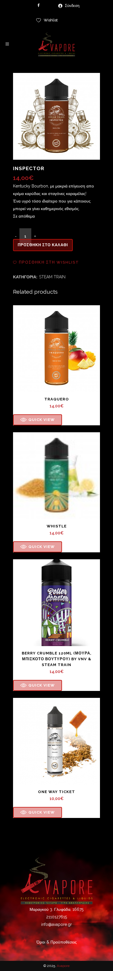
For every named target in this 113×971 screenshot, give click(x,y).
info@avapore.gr (56, 924)
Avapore (63, 966)
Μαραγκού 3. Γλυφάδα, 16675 (56, 909)
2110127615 (56, 917)
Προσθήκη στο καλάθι (43, 245)
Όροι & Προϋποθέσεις (57, 942)
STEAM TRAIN (52, 277)
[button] (46, 262)
